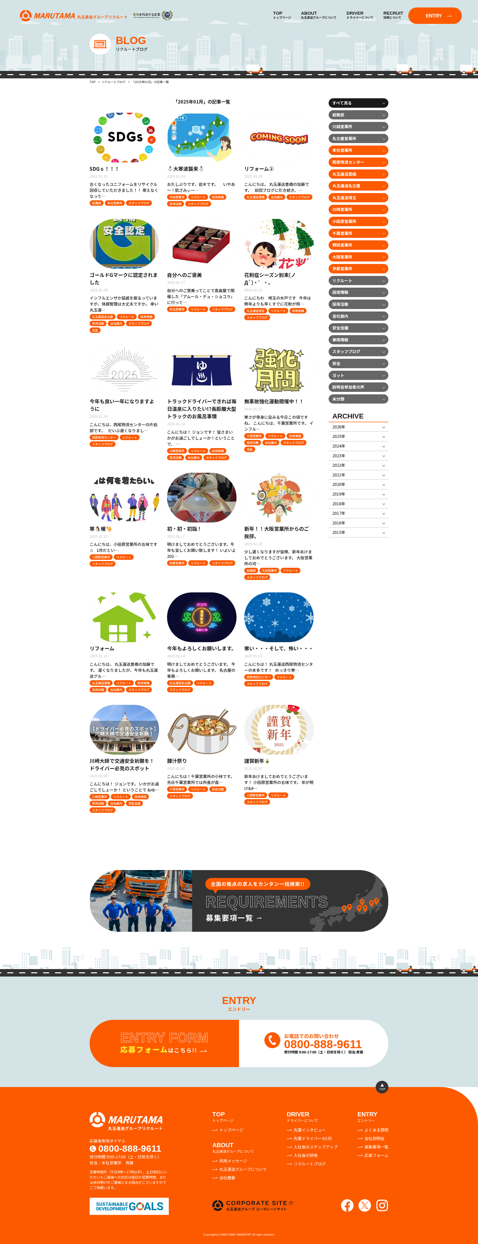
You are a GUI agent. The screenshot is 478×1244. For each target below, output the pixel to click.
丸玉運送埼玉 (256, 311)
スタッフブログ (138, 203)
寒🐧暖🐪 (101, 528)
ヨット (338, 375)
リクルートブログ (310, 1164)
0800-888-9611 (129, 1148)
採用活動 (175, 204)
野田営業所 (342, 245)
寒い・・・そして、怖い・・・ (278, 648)
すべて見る (342, 103)
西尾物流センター (104, 437)
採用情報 (218, 197)
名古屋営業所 (344, 138)
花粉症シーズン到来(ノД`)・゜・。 (270, 278)
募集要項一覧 (376, 1147)
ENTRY (434, 16)
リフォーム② (259, 168)
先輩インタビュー (310, 1130)
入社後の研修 (306, 1155)
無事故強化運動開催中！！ (274, 401)
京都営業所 (177, 563)
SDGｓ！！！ (105, 168)
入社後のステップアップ (316, 1147)
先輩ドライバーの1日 (313, 1138)
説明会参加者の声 (348, 387)
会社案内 (277, 197)
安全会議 (134, 803)
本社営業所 (114, 203)
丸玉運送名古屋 (102, 316)
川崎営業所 (177, 451)
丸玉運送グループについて (243, 1169)
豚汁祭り (177, 760)
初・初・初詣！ (184, 528)
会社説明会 (374, 1138)
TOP (93, 82)
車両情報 (340, 340)
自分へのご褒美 (184, 274)
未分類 (338, 399)
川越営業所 (342, 126)
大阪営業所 (177, 197)
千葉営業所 (254, 436)
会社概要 (227, 1178)
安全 (95, 330)
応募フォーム (376, 1155)
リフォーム (102, 648)
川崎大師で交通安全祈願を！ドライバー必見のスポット (122, 764)
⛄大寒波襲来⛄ (185, 168)
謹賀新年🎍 (257, 760)
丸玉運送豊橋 (256, 197)
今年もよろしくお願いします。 (201, 648)
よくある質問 (376, 1130)
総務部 (96, 203)
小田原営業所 (101, 557)
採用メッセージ (233, 1161)
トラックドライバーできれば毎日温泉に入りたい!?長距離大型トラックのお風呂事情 (202, 409)
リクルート (198, 197)
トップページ (231, 1130)
